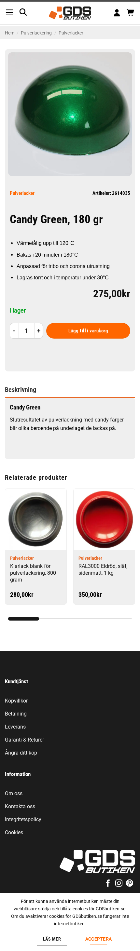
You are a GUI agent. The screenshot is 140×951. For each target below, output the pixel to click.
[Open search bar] (23, 12)
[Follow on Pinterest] (129, 884)
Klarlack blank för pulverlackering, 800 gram (33, 573)
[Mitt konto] (116, 13)
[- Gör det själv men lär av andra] (70, 13)
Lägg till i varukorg (88, 331)
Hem (9, 32)
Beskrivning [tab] (20, 390)
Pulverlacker (71, 32)
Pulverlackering (36, 32)
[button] (9, 13)
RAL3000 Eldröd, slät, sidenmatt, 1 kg (102, 569)
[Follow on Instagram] (118, 884)
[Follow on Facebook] (107, 884)
